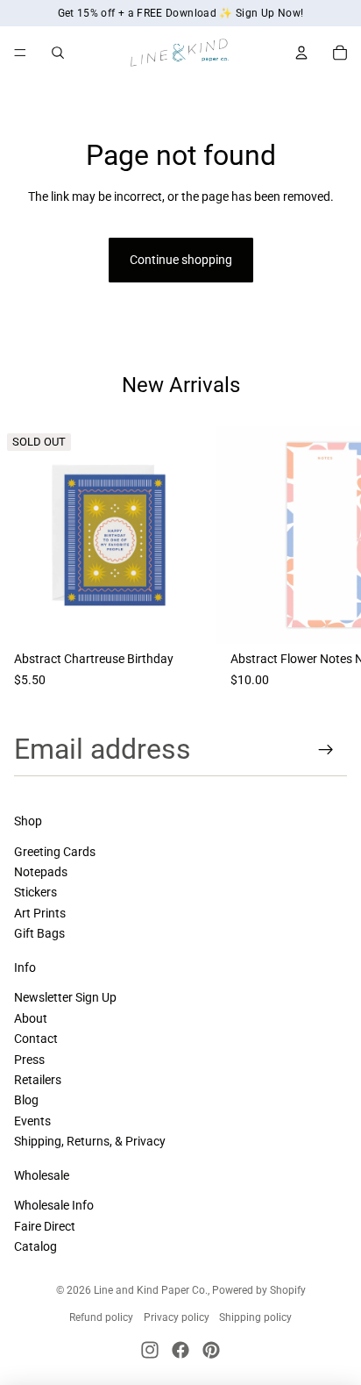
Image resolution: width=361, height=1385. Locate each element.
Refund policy (101, 1317)
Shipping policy (255, 1317)
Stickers (35, 892)
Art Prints (40, 913)
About (30, 1018)
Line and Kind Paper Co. (151, 1290)
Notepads (40, 872)
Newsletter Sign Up (65, 997)
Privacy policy (176, 1317)
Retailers (37, 1080)
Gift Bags (39, 933)
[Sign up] (326, 749)
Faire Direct (44, 1226)
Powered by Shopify (259, 1290)
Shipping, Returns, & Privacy (90, 1141)
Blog (26, 1100)
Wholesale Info (54, 1205)
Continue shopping (181, 260)
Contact (36, 1039)
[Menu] (20, 52)
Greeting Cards (55, 852)
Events (32, 1121)
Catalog (35, 1246)
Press (29, 1060)
